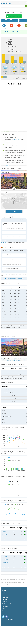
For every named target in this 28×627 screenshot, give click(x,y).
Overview (3, 20)
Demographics (15, 20)
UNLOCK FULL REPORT (15, 16)
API (3, 610)
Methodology (5, 594)
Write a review (4, 242)
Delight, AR (4, 556)
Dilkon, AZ (4, 539)
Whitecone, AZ (5, 531)
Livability (21, 2)
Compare (14, 211)
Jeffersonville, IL (5, 567)
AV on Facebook (6, 616)
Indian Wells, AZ (5, 573)
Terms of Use (5, 597)
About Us (4, 592)
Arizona (7, 8)
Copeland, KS (5, 570)
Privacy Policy (5, 599)
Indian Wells (13, 8)
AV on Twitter (3, 616)
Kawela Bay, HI (5, 559)
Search (2, 8)
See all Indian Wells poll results (14, 278)
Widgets (4, 608)
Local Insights (5, 606)
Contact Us (4, 601)
